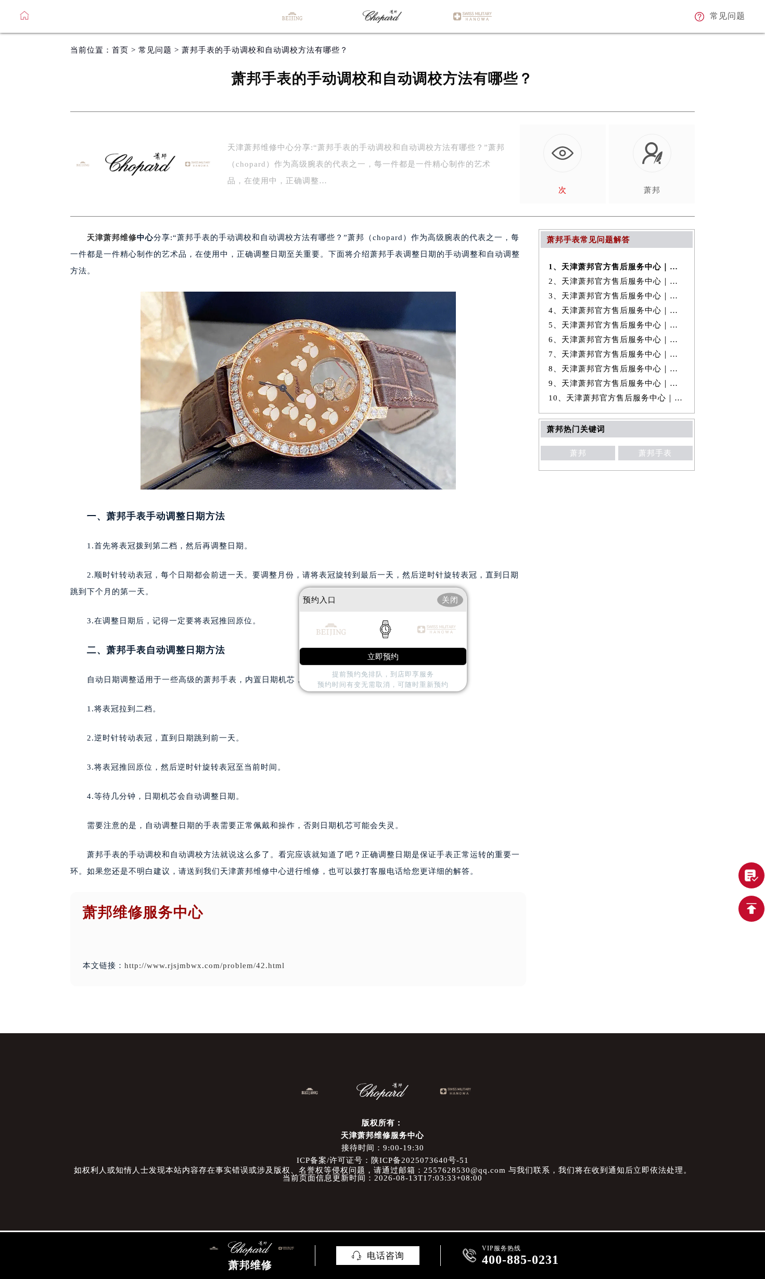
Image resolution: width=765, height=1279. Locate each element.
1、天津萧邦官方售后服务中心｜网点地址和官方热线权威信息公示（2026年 (617, 266)
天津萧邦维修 (112, 237)
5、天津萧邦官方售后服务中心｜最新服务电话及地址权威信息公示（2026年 (617, 325)
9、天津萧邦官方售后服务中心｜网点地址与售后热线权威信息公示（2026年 (617, 383)
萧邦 (578, 453)
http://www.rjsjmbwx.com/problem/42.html (204, 965)
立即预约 (383, 656)
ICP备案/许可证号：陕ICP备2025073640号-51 (383, 1160)
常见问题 (155, 50)
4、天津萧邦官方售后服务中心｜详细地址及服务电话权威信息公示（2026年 (617, 310)
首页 (120, 50)
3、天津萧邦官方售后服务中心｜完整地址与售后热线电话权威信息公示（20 (617, 296)
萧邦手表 (655, 453)
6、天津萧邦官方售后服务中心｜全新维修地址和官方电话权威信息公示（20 (617, 339)
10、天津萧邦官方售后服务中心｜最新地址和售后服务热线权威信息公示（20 (617, 398)
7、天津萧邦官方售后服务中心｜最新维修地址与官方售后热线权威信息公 (617, 354)
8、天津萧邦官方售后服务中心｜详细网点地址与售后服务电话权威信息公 (617, 369)
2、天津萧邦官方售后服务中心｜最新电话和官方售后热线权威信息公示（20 (617, 281)
